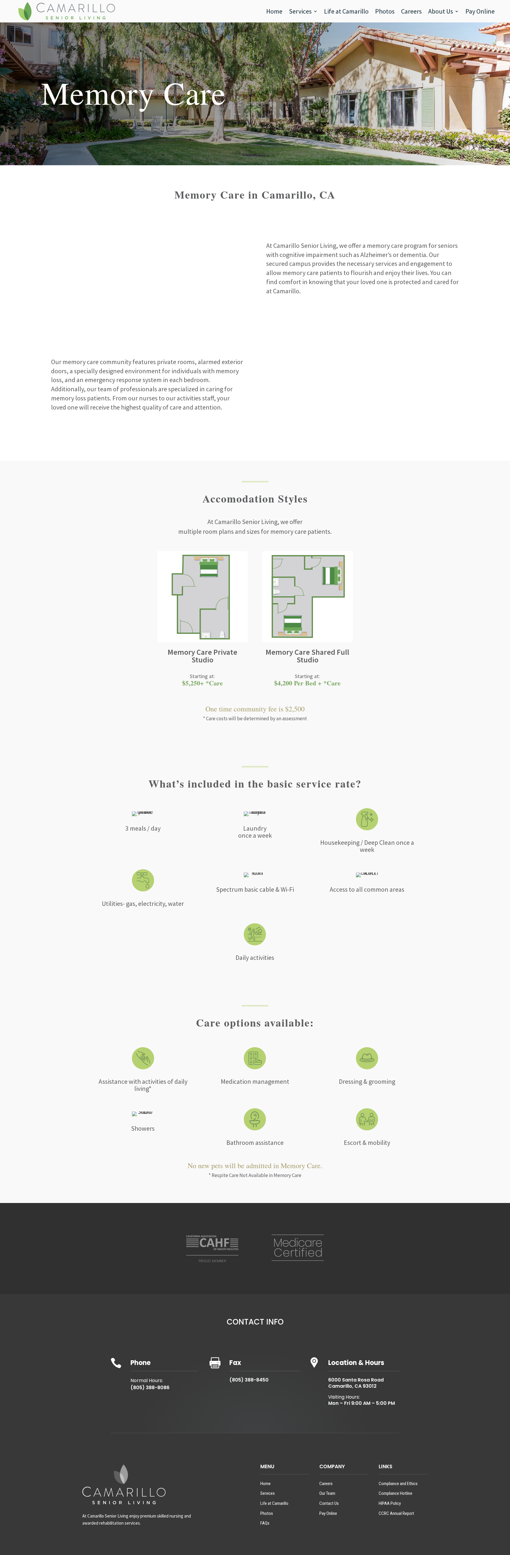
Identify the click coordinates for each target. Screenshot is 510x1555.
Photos (385, 11)
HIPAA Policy (390, 1503)
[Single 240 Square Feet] (307, 640)
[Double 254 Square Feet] (202, 640)
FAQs (264, 1523)
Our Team (327, 1493)
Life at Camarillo (346, 11)
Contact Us (329, 1503)
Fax (235, 1362)
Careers (411, 11)
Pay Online (480, 11)
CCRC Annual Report (396, 1513)
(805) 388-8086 (149, 1387)
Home (274, 11)
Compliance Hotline (395, 1493)
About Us (440, 11)
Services (300, 11)
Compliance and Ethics (398, 1483)
